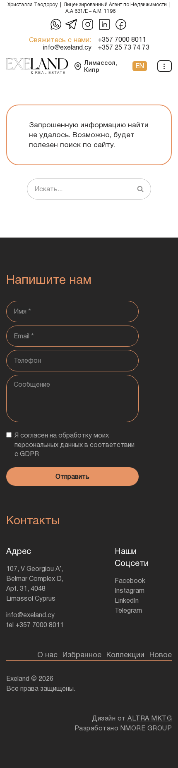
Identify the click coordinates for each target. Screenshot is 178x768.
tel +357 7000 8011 (35, 625)
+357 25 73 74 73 (123, 47)
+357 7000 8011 (122, 39)
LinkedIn (127, 600)
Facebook (130, 581)
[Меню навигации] (164, 66)
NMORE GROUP (146, 728)
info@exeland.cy (67, 47)
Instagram (129, 590)
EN (139, 66)
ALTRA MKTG (149, 718)
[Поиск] (140, 189)
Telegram (128, 610)
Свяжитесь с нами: (60, 39)
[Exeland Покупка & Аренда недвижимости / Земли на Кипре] (37, 66)
